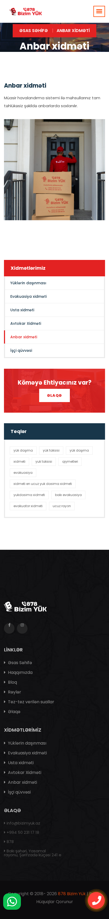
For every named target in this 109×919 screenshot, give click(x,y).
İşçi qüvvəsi (21, 350)
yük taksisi (51, 450)
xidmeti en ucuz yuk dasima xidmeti (42, 483)
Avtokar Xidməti (25, 323)
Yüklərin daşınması (28, 283)
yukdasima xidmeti (29, 495)
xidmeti (19, 461)
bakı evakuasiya (68, 495)
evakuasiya (23, 472)
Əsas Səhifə (33, 31)
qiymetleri (70, 461)
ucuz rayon (62, 506)
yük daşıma (23, 450)
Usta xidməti (22, 310)
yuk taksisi (43, 461)
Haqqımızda (20, 672)
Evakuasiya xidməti (28, 296)
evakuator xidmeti (28, 506)
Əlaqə (54, 395)
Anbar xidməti (23, 337)
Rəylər (14, 692)
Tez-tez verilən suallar (30, 702)
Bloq (12, 682)
